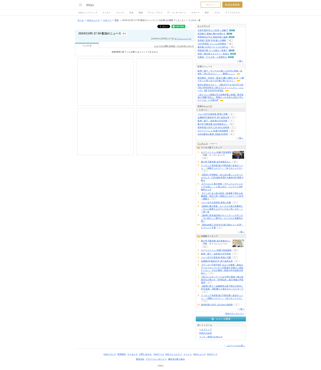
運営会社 (140, 359)
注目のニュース (204, 106)
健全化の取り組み (176, 359)
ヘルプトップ (205, 329)
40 (230, 44)
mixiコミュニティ (173, 354)
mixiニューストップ (88, 12)
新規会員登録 (232, 4)
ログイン (211, 4)
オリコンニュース (183, 39)
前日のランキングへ (234, 313)
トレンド (120, 12)
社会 (131, 12)
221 (230, 57)
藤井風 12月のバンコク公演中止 (213, 47)
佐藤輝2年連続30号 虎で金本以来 (213, 117)
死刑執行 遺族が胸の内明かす (212, 33)
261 (233, 54)
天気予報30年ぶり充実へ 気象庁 (213, 30)
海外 (207, 12)
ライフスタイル (232, 12)
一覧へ (240, 61)
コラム (217, 12)
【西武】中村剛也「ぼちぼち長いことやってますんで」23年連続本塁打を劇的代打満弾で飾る (222, 178)
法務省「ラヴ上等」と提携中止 (212, 57)
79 (232, 50)
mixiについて (109, 354)
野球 (117, 20)
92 (229, 34)
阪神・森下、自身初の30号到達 (213, 121)
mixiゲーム (159, 354)
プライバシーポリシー (156, 359)
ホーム (81, 20)
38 (230, 40)
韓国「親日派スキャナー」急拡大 (213, 54)
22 (232, 124)
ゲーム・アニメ (155, 12)
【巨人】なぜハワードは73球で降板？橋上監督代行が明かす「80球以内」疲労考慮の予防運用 (222, 280)
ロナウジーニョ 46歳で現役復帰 (213, 131)
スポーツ (195, 12)
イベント (187, 354)
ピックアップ (203, 26)
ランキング (202, 143)
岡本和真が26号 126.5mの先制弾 (213, 127)
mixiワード (212, 354)
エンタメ (106, 12)
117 (232, 30)
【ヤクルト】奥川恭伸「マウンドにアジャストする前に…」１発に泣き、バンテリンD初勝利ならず (222, 187)
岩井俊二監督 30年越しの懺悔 (212, 40)
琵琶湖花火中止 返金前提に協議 (213, 37)
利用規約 (121, 354)
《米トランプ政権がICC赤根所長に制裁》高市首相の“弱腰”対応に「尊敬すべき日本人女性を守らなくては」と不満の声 (221, 97)
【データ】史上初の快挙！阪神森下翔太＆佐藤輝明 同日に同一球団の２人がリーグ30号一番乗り (222, 196)
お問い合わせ (145, 354)
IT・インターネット (177, 12)
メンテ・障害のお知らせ (211, 337)
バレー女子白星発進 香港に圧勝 (213, 114)
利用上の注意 (205, 333)
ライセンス (132, 354)
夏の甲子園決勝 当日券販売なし (213, 124)
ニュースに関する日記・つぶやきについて (174, 46)
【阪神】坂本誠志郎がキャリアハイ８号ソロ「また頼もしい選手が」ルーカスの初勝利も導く (222, 218)
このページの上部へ (235, 346)
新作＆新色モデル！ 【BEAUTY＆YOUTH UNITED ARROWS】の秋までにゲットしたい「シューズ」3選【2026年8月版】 (221, 88)
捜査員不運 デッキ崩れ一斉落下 (213, 50)
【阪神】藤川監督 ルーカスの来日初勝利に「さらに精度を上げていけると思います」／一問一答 (222, 209)
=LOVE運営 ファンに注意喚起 (212, 44)
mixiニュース (93, 20)
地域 (141, 12)
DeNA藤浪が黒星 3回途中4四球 (213, 134)
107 (231, 37)
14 (232, 47)
